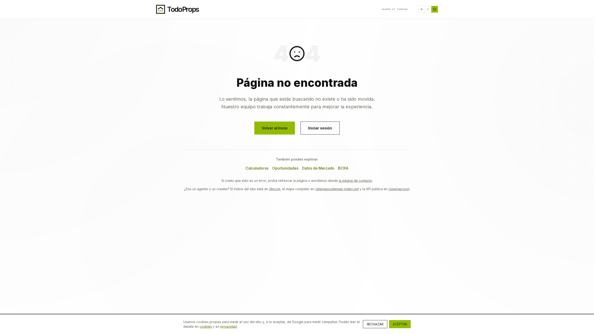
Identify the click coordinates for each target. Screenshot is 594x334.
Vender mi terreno (395, 9)
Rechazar (375, 324)
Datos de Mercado (318, 168)
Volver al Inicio (274, 128)
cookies (206, 326)
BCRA (343, 168)
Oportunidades (285, 168)
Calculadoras (256, 168)
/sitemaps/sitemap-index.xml (337, 189)
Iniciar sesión (320, 128)
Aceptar (400, 324)
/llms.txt (274, 189)
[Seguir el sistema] (434, 9)
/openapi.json (399, 189)
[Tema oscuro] (428, 9)
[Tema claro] (421, 9)
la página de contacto (355, 181)
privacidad (228, 326)
